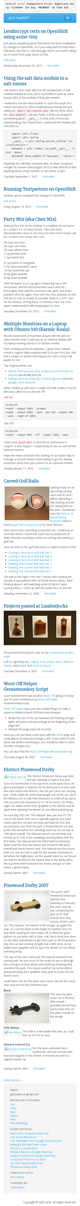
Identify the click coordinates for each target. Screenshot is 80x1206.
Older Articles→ (13, 1080)
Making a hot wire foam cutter (28, 1144)
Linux (13, 1108)
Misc (13, 1112)
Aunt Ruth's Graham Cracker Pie (29, 1133)
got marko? (19, 18)
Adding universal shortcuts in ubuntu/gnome (34, 378)
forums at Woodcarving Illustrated (61, 517)
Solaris (14, 1115)
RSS (12, 1177)
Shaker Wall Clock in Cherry (34, 665)
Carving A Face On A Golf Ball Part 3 (30, 560)
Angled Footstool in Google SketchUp (32, 1155)
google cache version (21, 382)
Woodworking (18, 1123)
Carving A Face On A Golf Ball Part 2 (30, 556)
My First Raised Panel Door (26, 1163)
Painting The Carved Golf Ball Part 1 (30, 564)
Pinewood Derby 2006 (23, 1167)
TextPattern (17, 1187)
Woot (59, 735)
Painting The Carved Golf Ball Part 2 (30, 567)
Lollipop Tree (37, 662)
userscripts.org (63, 751)
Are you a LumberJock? (24, 1148)
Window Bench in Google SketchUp (31, 1152)
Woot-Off (49, 695)
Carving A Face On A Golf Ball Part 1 (30, 552)
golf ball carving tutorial (28, 524)
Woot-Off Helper (48, 699)
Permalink (53, 65)
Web (13, 1119)
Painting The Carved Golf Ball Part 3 (30, 571)
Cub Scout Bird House (23, 1137)
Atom (20, 1177)
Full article (10, 60)
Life (12, 1104)
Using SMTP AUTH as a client (28, 1159)
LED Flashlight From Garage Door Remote (36, 1141)
